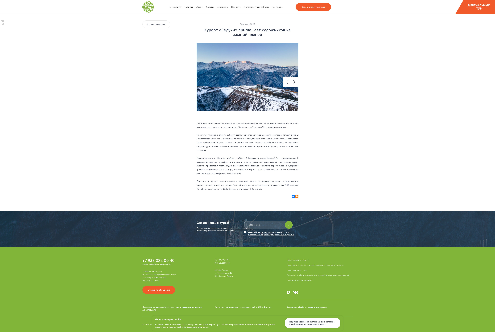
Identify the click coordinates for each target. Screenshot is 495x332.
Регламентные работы (256, 7)
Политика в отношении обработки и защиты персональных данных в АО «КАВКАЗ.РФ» (172, 308)
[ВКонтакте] (293, 197)
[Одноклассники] (296, 197)
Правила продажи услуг (297, 270)
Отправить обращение (159, 290)
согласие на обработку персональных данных (185, 327)
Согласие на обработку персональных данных (271, 234)
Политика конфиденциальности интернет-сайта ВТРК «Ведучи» (243, 307)
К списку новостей (156, 24)
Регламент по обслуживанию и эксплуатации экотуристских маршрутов (318, 275)
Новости (236, 7)
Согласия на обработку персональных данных (307, 307)
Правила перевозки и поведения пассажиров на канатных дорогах (315, 265)
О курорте (175, 7)
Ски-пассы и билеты (313, 7)
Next (294, 82)
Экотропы (222, 7)
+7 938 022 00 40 (158, 260)
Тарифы (188, 7)
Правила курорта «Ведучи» (298, 260)
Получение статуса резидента (299, 280)
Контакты (277, 7)
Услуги (210, 7)
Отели (199, 7)
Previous (287, 82)
